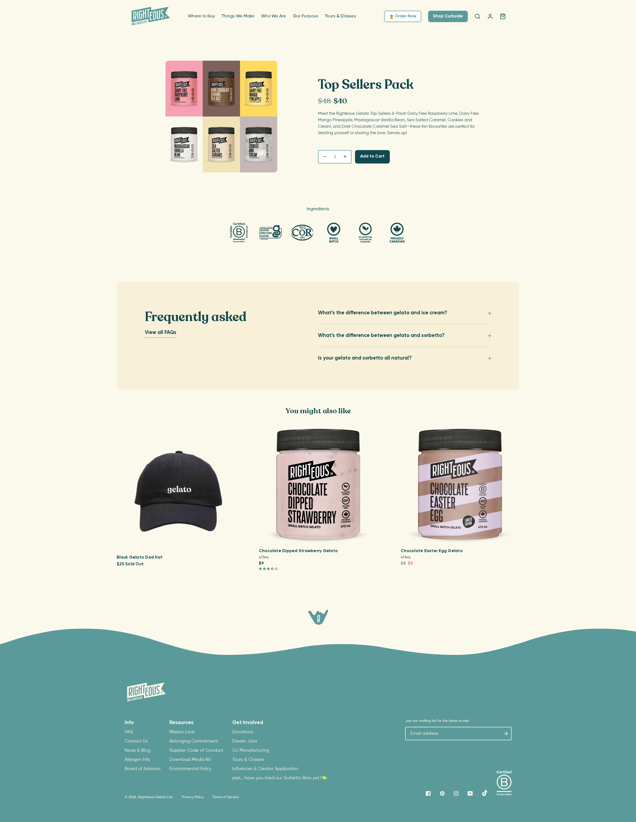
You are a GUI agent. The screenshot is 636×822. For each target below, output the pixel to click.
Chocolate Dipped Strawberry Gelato (298, 551)
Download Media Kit (190, 759)
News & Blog (137, 750)
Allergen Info (137, 759)
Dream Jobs (244, 741)
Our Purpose (305, 16)
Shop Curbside (448, 16)
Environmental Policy (190, 769)
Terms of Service (225, 797)
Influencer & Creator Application (265, 769)
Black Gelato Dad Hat (139, 557)
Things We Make (238, 16)
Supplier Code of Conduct (196, 750)
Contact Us (136, 741)
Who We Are (273, 16)
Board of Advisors (142, 769)
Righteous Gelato (152, 797)
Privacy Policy (192, 797)
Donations (242, 732)
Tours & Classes (340, 16)
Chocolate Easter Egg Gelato (432, 551)
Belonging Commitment (193, 741)
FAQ (129, 732)
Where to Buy (201, 16)
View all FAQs (160, 332)
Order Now (405, 16)
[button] (268, 569)
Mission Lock (182, 732)
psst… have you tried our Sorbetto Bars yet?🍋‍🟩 (279, 778)
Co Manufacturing (250, 750)
